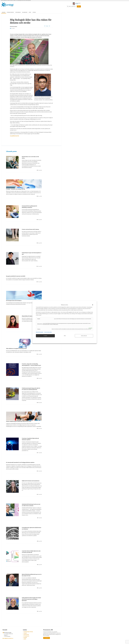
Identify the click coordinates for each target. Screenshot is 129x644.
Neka (65, 335)
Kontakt (25, 637)
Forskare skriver (10, 12)
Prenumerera (26, 636)
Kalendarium (24, 12)
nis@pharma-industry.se (8, 638)
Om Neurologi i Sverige (28, 631)
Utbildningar (18, 12)
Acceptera (45, 335)
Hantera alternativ (84, 335)
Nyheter (3, 12)
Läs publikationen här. (14, 135)
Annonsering (26, 634)
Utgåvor (25, 633)
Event (30, 12)
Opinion (34, 12)
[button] (92, 304)
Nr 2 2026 (76, 3)
